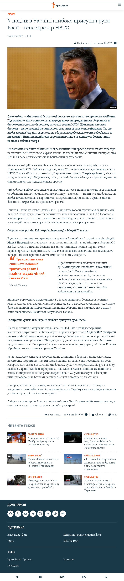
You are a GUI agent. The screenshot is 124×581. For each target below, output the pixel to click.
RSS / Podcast (70, 541)
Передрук (13, 566)
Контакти (69, 559)
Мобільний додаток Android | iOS (82, 535)
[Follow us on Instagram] (40, 514)
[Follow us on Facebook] (10, 514)
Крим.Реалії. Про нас (19, 559)
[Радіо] (17, 577)
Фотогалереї (34, 456)
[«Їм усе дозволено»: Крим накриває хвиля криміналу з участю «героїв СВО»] (16, 480)
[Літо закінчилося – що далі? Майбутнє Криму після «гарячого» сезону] (16, 437)
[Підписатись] (63, 514)
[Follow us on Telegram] (33, 514)
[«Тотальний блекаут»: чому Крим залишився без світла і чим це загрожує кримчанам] (73, 459)
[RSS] (48, 514)
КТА (62, 577)
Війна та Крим (36, 434)
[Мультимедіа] (40, 577)
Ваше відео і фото (17, 535)
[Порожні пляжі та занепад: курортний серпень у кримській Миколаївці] (16, 459)
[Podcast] (55, 514)
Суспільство (91, 434)
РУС (84, 577)
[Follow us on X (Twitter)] (18, 514)
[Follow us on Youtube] (25, 514)
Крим (11, 14)
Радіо (10, 541)
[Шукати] (106, 577)
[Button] (81, 43)
